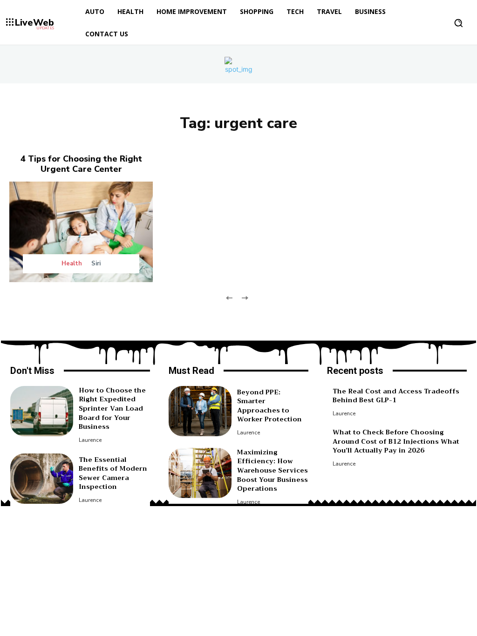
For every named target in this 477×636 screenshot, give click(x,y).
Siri (96, 263)
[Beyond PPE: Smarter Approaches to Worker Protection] (200, 411)
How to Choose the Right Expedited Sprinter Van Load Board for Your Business (112, 408)
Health (71, 264)
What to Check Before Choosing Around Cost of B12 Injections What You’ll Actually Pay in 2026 (396, 441)
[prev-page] (229, 297)
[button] (458, 23)
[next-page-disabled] (244, 297)
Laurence (90, 440)
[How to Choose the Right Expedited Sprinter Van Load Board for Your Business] (41, 411)
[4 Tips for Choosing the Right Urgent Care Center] (81, 232)
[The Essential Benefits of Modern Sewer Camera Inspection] (41, 478)
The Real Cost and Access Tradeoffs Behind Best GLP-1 (396, 396)
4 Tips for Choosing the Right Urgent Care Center (81, 164)
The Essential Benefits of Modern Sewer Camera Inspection (113, 473)
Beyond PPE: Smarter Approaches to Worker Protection (269, 405)
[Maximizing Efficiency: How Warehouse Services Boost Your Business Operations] (200, 473)
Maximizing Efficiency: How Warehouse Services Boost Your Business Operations (272, 470)
